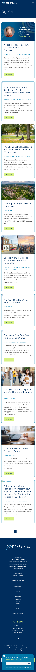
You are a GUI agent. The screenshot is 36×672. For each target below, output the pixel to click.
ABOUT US (18, 596)
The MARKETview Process (18, 559)
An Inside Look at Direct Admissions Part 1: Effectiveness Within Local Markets (17, 91)
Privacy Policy (18, 650)
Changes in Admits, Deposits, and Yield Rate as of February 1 (18, 392)
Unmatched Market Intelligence (18, 561)
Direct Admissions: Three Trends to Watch (16, 449)
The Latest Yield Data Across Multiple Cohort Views (17, 336)
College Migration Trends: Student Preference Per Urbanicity (16, 260)
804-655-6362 (18, 633)
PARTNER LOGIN (18, 613)
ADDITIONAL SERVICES (18, 581)
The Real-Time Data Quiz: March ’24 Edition (16, 301)
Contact (18, 608)
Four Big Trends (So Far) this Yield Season (17, 205)
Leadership (18, 599)
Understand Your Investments (18, 566)
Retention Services (18, 571)
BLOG (18, 591)
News (18, 603)
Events (18, 601)
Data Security (18, 573)
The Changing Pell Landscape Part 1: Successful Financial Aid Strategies (18, 149)
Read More (9, 74)
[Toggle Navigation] (33, 3)
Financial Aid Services (18, 568)
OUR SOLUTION (18, 557)
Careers (18, 606)
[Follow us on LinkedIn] (18, 638)
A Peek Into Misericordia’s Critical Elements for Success (16, 47)
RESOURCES (18, 586)
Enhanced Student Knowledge (18, 564)
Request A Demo (18, 575)
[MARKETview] (9, 3)
